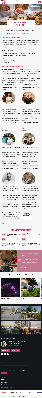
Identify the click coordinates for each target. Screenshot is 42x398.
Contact (3, 377)
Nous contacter (5, 350)
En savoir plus (22, 267)
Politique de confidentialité (6, 386)
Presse (2, 379)
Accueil (3, 5)
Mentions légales (4, 384)
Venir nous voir (15, 350)
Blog (2, 380)
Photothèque (4, 382)
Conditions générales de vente (6, 387)
